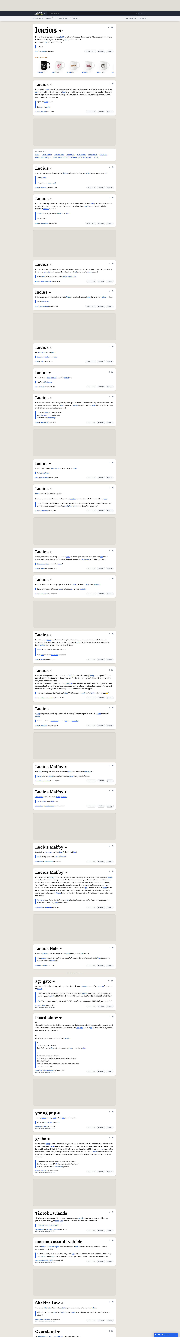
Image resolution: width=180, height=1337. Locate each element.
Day (52, 1256)
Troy (47, 564)
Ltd (63, 1308)
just (45, 1122)
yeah (52, 352)
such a (47, 357)
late (63, 1118)
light (62, 37)
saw (42, 655)
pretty (78, 642)
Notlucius (43, 188)
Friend (39, 213)
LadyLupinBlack (49, 861)
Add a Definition (131, 18)
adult (54, 1118)
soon (101, 1149)
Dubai (63, 1312)
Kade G (43, 362)
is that (46, 102)
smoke (59, 213)
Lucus (96, 157)
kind (48, 377)
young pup (38, 1126)
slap (66, 693)
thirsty (62, 405)
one (82, 953)
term (43, 1247)
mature (101, 986)
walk (84, 693)
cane (69, 772)
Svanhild (45, 953)
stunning (87, 772)
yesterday (74, 721)
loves (43, 301)
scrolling (81, 1218)
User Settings (142, 18)
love (98, 958)
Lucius (37, 112)
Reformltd (47, 1319)
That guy (40, 357)
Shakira (73, 1312)
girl (106, 173)
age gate (37, 1005)
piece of (57, 856)
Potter (58, 797)
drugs (93, 203)
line (73, 1254)
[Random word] (136, 13)
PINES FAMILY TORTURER (53, 1229)
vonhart (43, 569)
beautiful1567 (44, 422)
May (70, 506)
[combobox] (93, 13)
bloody (60, 1166)
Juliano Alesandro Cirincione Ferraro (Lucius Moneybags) (72, 157)
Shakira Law (38, 1319)
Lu (46, 42)
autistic (72, 675)
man (55, 357)
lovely (89, 297)
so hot (48, 107)
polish (56, 903)
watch (39, 989)
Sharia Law (48, 1308)
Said (74, 852)
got (86, 888)
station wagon (54, 1247)
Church (42, 1256)
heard (47, 412)
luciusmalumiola (44, 306)
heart (64, 92)
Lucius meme (59, 155)
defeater (83, 589)
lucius (36, 51)
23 (59, 1122)
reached (41, 1225)
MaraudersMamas (49, 806)
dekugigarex (44, 594)
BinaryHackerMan (49, 1070)
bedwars (97, 584)
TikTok (49, 1225)
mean (95, 1151)
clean (52, 1048)
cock (60, 589)
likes (52, 468)
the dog (45, 1126)
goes (43, 276)
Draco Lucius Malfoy (42, 157)
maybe (75, 405)
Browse (48, 18)
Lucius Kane (81, 155)
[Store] (141, 13)
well (75, 506)
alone (74, 468)
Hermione (40, 900)
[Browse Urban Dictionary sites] (39, 13)
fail (76, 272)
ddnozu (42, 387)
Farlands (55, 1225)
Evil (40, 772)
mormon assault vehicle (41, 1261)
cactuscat (43, 1171)
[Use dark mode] (145, 13)
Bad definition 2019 (46, 281)
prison (105, 888)
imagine (69, 683)
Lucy (105, 499)
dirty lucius (103, 155)
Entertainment (64, 18)
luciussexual (92, 155)
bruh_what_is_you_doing (48, 698)
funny (92, 675)
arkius (45, 965)
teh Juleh (47, 781)
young (50, 1122)
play (87, 584)
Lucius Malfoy (47, 155)
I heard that (41, 564)
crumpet (49, 852)
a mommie (43, 51)
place (68, 953)
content (84, 986)
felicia (68, 297)
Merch (110, 51)
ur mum (46, 209)
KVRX (51, 1261)
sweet (47, 89)
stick (84, 1048)
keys (70, 1048)
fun (66, 721)
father (51, 877)
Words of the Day (38, 18)
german (48, 640)
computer (79, 1028)
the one (43, 415)
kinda (39, 352)
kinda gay (48, 382)
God (57, 1164)
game (68, 557)
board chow (38, 1070)
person (53, 377)
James (60, 564)
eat (91, 1028)
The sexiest (39, 797)
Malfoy (44, 801)
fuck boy (73, 499)
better (88, 173)
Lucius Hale (70, 155)
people (43, 958)
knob (99, 714)
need (39, 649)
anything (88, 206)
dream (89, 272)
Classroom (54, 655)
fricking (52, 801)
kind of (77, 1247)
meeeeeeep (48, 907)
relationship (72, 276)
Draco (61, 852)
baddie (110, 877)
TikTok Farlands (39, 1229)
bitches (65, 173)
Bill (39, 1001)
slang (48, 1144)
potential (47, 272)
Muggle (58, 893)
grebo (37, 1171)
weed (67, 213)
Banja (43, 1005)
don (36, 92)
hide (49, 183)
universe (64, 797)
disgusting (51, 418)
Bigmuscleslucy (45, 223)
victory (37, 716)
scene (52, 1146)
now (56, 1166)
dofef (42, 660)
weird (66, 377)
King (38, 714)
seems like (54, 721)
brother (42, 645)
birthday (52, 996)
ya (41, 107)
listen (93, 693)
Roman (37, 494)
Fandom (74, 18)
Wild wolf (43, 112)
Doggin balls (44, 726)
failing (65, 276)
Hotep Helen (44, 511)
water (94, 405)
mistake (93, 1308)
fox (68, 900)
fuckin (44, 352)
